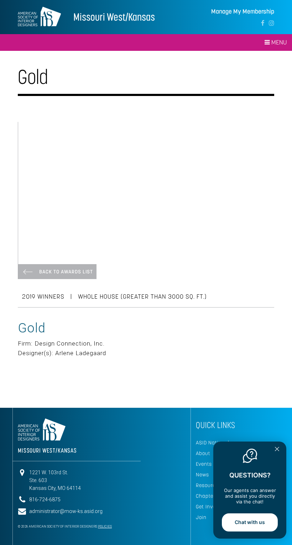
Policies (105, 526)
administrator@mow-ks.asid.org (66, 511)
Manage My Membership (242, 12)
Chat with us (250, 522)
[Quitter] (277, 449)
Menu (278, 42)
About (203, 453)
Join (201, 517)
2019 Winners (43, 296)
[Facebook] (263, 23)
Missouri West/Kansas (114, 17)
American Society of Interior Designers (39, 16)
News (202, 474)
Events (204, 464)
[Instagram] (271, 23)
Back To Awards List (66, 271)
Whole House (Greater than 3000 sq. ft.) (142, 296)
